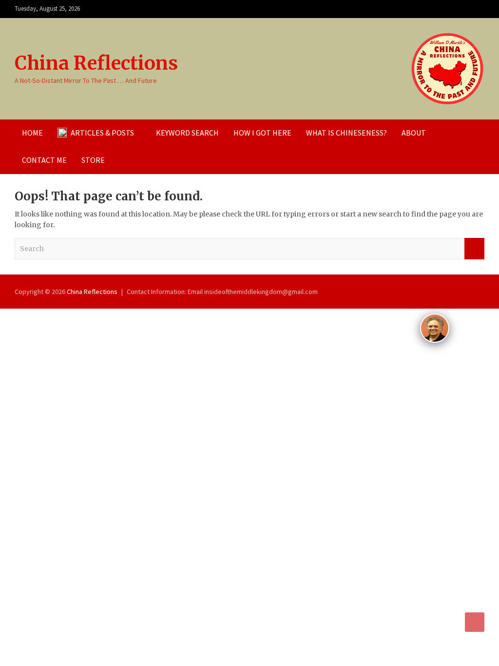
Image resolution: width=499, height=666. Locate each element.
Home (32, 132)
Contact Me (44, 160)
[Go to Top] (474, 622)
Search (474, 248)
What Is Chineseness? (346, 132)
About (414, 132)
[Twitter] (478, 9)
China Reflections (96, 63)
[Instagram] (452, 9)
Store (93, 160)
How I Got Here (262, 132)
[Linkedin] (465, 9)
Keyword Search (187, 132)
